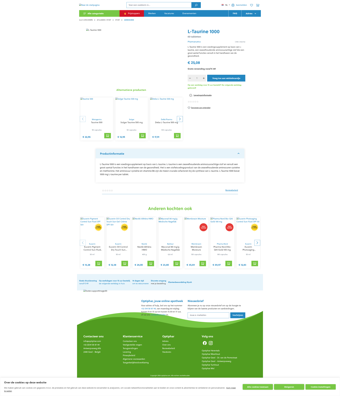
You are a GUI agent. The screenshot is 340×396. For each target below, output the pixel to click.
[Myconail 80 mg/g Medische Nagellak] (170, 229)
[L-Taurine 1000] (131, 57)
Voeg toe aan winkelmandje (226, 78)
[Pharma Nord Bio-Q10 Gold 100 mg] (222, 229)
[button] (170, 153)
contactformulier (158, 314)
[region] (131, 57)
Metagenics (97, 119)
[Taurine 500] (96, 107)
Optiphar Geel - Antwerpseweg (216, 361)
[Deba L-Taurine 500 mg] (166, 107)
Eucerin (92, 244)
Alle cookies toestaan (257, 386)
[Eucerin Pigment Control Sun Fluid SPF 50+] (92, 229)
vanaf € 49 (88, 282)
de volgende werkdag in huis (114, 282)
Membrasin (196, 244)
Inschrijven (238, 315)
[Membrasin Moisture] (196, 229)
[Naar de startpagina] (92, 5)
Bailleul (170, 244)
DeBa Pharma (166, 119)
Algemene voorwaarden (134, 359)
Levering (127, 352)
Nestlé (144, 244)
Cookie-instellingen (320, 386)
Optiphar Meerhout (211, 354)
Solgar (131, 119)
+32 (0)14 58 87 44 (91, 344)
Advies (165, 341)
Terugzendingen (130, 348)
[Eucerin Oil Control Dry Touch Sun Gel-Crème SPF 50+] (118, 229)
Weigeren (289, 386)
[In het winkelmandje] (107, 135)
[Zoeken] (196, 5)
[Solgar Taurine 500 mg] (131, 107)
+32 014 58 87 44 (148, 308)
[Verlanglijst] (251, 5)
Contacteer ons (93, 336)
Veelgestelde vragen (132, 344)
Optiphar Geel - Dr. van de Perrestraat (219, 357)
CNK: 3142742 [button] (240, 42)
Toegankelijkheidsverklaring (136, 362)
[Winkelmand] (258, 5)
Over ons (166, 344)
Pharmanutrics (194, 41)
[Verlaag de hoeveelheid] (190, 78)
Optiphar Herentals (211, 350)
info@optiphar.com (92, 341)
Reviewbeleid (231, 190)
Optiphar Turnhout (210, 364)
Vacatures (166, 352)
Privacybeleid (129, 355)
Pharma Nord (222, 244)
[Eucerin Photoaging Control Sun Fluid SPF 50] (248, 229)
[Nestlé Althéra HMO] (144, 229)
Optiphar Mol (208, 368)
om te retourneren (140, 282)
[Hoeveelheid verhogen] (203, 78)
